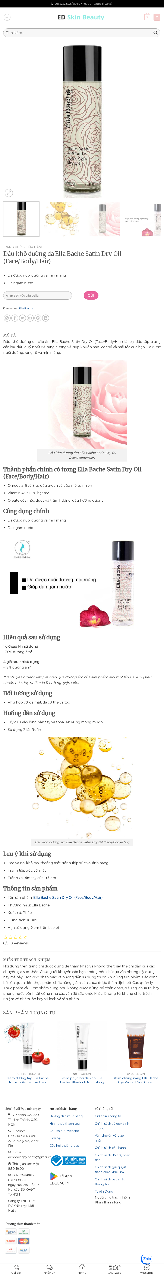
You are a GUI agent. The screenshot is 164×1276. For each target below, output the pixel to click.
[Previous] (12, 119)
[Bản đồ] (157, 17)
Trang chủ (12, 247)
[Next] (152, 119)
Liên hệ (55, 1138)
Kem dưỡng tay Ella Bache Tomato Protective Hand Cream (28, 1082)
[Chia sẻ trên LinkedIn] (45, 318)
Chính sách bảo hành (110, 1148)
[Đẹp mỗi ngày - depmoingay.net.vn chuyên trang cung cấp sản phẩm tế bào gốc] (82, 17)
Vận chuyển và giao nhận (109, 1138)
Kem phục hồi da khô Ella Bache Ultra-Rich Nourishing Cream (82, 1082)
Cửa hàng (35, 247)
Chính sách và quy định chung (112, 1126)
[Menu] (7, 17)
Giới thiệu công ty (108, 1116)
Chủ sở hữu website (64, 1131)
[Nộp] (155, 33)
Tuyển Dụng (104, 1191)
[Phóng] (9, 193)
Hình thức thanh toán (66, 1124)
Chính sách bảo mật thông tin (109, 1181)
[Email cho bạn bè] (30, 318)
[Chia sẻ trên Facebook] (14, 318)
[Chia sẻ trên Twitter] (22, 318)
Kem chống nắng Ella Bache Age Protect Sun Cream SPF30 (136, 1082)
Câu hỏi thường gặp (64, 1146)
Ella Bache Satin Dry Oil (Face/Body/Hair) (68, 898)
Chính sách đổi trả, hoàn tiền (112, 1157)
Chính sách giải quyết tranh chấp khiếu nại (110, 1169)
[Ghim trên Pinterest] (37, 318)
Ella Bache (26, 308)
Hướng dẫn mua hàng (66, 1116)
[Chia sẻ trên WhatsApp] (7, 318)
